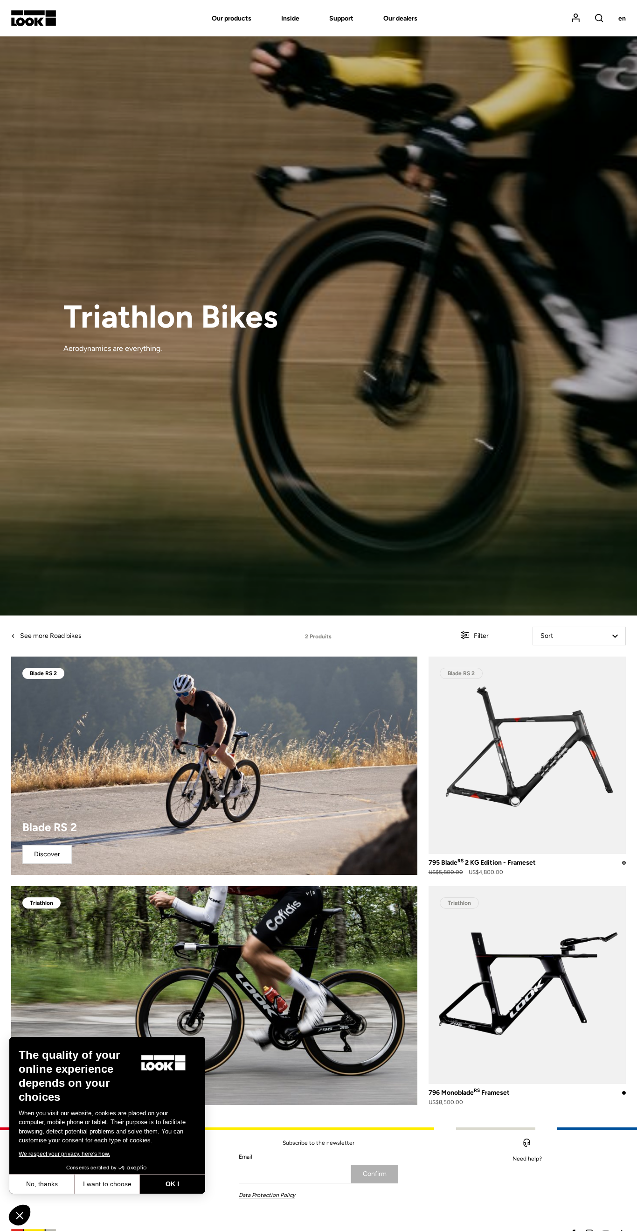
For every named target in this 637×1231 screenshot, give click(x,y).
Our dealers (400, 18)
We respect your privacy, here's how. (64, 1154)
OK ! (173, 1184)
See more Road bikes (50, 636)
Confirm (375, 1174)
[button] (19, 1215)
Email (245, 1157)
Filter (480, 636)
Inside (290, 18)
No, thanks (42, 1184)
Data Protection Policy (267, 1195)
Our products (231, 18)
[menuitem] (216, 18)
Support (341, 18)
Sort (546, 636)
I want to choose (107, 1184)
